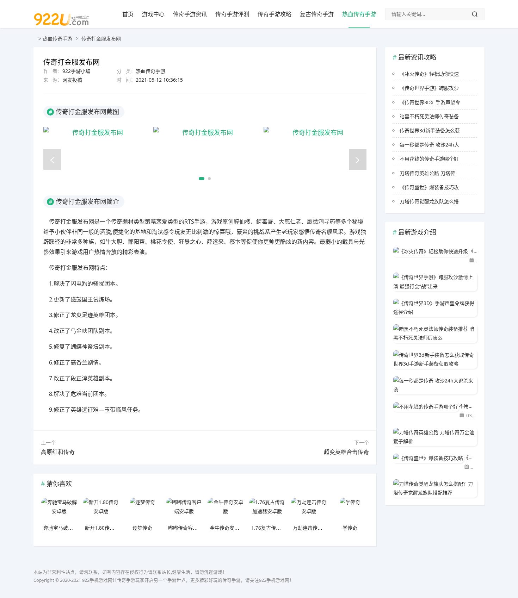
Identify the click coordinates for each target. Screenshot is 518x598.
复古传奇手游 (317, 14)
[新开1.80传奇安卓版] (101, 510)
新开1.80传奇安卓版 (107, 527)
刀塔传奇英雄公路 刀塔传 (427, 173)
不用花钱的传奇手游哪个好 (429, 158)
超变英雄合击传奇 (346, 452)
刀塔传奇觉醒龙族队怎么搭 (429, 201)
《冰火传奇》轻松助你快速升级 (473, 250)
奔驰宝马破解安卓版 (65, 527)
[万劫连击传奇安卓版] (309, 510)
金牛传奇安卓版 (227, 527)
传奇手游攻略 (274, 14)
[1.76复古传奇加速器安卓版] (267, 510)
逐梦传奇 (142, 527)
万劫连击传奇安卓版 (315, 527)
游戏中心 (153, 14)
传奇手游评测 (232, 14)
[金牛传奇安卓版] (225, 510)
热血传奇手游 (359, 14)
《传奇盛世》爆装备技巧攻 (429, 187)
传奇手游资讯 (190, 14)
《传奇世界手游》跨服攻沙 (429, 88)
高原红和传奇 (58, 452)
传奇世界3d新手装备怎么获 (430, 130)
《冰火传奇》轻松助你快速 (429, 73)
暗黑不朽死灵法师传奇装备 (429, 116)
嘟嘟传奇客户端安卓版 (192, 527)
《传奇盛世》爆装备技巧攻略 (470, 457)
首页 (128, 14)
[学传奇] (350, 510)
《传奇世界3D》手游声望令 (430, 102)
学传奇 (350, 527)
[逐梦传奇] (142, 510)
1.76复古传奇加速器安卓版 (280, 527)
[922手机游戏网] (61, 30)
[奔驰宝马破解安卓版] (59, 510)
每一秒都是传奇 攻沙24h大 (429, 144)
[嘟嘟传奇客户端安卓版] (184, 510)
